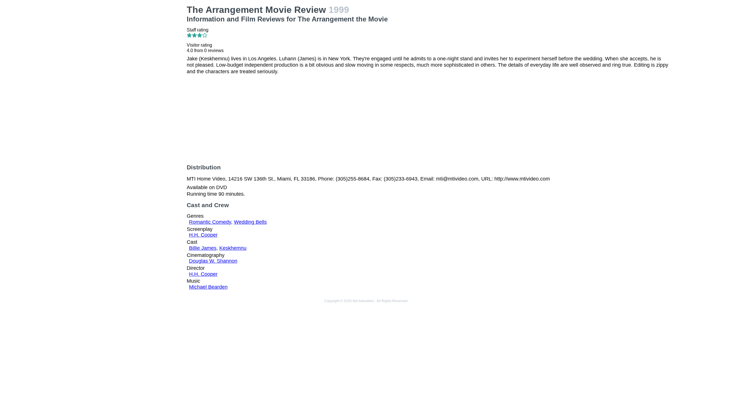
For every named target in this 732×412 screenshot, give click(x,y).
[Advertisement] (124, 45)
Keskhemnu (232, 248)
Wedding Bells (250, 222)
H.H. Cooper (203, 235)
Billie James (202, 248)
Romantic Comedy (210, 222)
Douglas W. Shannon (213, 261)
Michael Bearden (208, 287)
